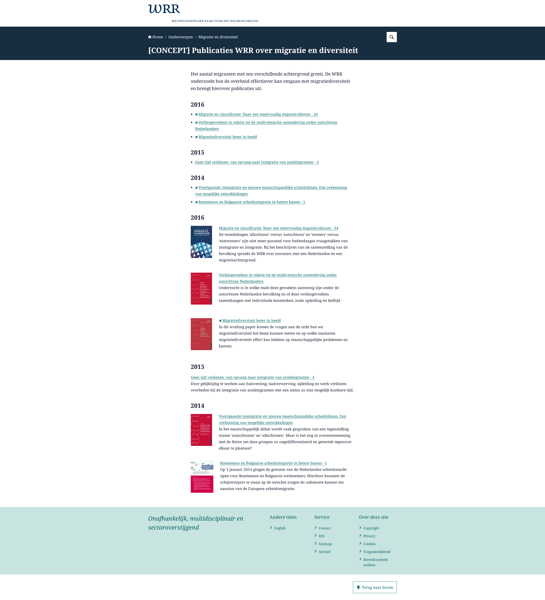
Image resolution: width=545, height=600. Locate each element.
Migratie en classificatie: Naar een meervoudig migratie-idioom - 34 (258, 114)
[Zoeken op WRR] (392, 37)
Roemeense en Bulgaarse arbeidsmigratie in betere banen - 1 (251, 201)
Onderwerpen (180, 36)
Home (157, 36)
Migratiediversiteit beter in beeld (227, 136)
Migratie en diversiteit (218, 36)
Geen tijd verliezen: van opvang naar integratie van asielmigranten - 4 (257, 162)
